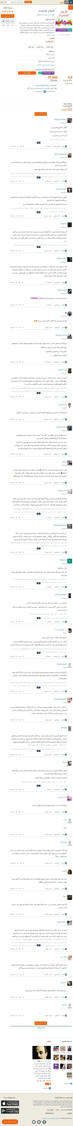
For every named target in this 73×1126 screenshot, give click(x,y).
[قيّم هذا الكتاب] (7, 11)
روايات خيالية (31, 47)
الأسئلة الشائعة (49, 1113)
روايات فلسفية (40, 47)
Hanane (64, 842)
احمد (65, 819)
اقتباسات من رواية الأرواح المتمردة (46, 85)
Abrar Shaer (56, 1052)
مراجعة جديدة (6, 16)
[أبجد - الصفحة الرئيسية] (61, 2)
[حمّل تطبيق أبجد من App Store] (10, 1103)
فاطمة (64, 871)
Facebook (65, 34)
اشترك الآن (27, 73)
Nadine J (70, 1078)
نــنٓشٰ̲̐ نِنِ (63, 982)
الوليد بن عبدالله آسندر (69, 1070)
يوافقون (57, 146)
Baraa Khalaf (62, 1061)
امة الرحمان (62, 797)
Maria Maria (62, 922)
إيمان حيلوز (69, 1052)
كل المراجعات (41, 1028)
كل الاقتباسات (39, 91)
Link (17, 146)
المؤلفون (69, 1113)
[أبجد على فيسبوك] (44, 1122)
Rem (65, 896)
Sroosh (57, 1061)
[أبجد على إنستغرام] (34, 1122)
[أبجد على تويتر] (39, 1122)
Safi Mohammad (69, 1061)
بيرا (47, 91)
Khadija (64, 727)
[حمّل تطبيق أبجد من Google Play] (10, 1111)
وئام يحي (63, 957)
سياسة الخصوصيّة (57, 1118)
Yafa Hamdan (62, 1070)
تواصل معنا (50, 1109)
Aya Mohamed (56, 1070)
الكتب (57, 1109)
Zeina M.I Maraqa (62, 1052)
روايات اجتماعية (50, 47)
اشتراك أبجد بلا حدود (66, 1109)
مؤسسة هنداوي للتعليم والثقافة (45, 65)
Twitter (62, 34)
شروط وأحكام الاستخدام (47, 1118)
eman (64, 1005)
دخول (2, 2)
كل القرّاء (67, 1083)
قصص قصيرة (50, 41)
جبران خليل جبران (46, 15)
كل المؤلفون (45, 1088)
